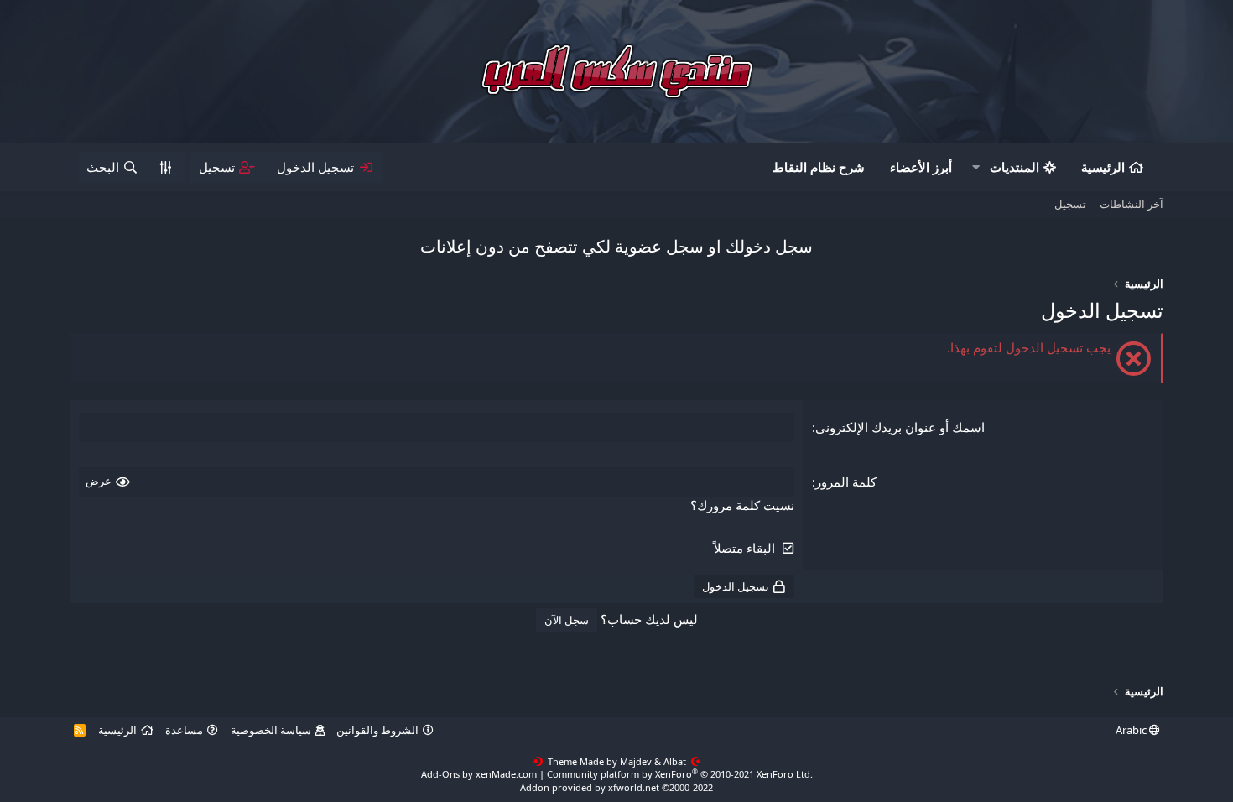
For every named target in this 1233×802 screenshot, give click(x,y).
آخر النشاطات (1131, 203)
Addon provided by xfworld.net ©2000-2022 (616, 787)
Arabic (1132, 729)
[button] (976, 167)
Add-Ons (440, 774)
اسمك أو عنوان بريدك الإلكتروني (900, 427)
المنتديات (1014, 167)
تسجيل (1070, 203)
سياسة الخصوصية (271, 729)
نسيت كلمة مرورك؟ (742, 505)
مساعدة (184, 729)
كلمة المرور (846, 481)
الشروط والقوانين (377, 729)
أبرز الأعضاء (921, 167)
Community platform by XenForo (680, 774)
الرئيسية (1103, 167)
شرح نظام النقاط (819, 167)
